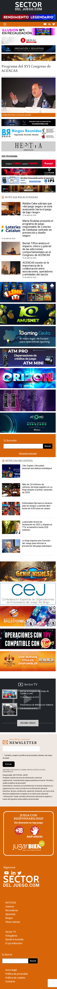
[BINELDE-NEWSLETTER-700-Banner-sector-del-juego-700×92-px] (28, 172)
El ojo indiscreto (13, 943)
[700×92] (28, 189)
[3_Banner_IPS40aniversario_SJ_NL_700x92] (28, 181)
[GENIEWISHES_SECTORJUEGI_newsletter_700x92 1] (28, 58)
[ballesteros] (28, 617)
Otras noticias (8, 115)
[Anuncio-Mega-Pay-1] (28, 358)
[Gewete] (28, 401)
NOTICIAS (10, 902)
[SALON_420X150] (28, 379)
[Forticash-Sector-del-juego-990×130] (28, 49)
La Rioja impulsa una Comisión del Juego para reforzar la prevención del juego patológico (37, 543)
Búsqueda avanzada (28, 453)
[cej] (28, 594)
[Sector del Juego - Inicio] (28, 6)
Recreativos (11, 910)
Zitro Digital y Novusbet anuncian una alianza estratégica (37, 467)
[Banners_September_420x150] (28, 661)
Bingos (9, 918)
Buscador (12, 440)
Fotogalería (11, 935)
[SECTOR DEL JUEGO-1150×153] (28, 41)
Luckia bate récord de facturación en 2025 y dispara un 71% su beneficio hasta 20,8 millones (37, 526)
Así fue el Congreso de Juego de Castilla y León (34, 692)
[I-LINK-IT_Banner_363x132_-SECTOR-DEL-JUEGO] (28, 292)
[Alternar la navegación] (4, 24)
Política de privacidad (16, 973)
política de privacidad (28, 755)
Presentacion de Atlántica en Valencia (36, 705)
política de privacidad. (31, 799)
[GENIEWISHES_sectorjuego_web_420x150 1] (28, 572)
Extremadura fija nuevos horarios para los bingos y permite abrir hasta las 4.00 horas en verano (37, 506)
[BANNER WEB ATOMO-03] (28, 423)
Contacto (10, 981)
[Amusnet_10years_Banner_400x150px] (28, 315)
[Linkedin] (49, 24)
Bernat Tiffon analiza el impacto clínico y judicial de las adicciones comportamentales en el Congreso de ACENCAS (36, 249)
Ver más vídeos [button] (28, 723)
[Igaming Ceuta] (28, 337)
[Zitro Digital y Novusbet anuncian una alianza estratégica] (11, 471)
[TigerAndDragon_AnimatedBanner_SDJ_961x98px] (28, 17)
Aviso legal (11, 970)
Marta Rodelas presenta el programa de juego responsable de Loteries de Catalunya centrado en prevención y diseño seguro (37, 228)
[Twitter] (53, 24)
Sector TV (10, 931)
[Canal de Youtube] (45, 24)
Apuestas (10, 914)
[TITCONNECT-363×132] (28, 639)
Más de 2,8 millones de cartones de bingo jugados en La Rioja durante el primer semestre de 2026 (37, 488)
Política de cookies (15, 977)
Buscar (48, 446)
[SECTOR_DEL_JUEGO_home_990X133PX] (28, 32)
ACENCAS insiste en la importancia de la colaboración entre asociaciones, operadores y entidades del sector (37, 268)
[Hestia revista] (28, 147)
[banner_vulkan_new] (28, 123)
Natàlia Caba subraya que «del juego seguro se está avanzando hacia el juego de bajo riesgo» (37, 208)
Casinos (9, 906)
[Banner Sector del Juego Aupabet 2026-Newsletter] (28, 164)
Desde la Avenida (14, 939)
